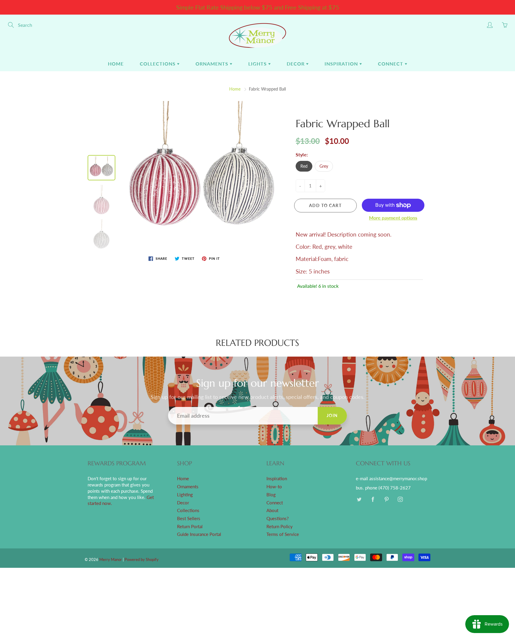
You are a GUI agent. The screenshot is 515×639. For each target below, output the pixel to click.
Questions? (277, 518)
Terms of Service (282, 534)
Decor (296, 63)
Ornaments (213, 63)
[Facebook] (372, 499)
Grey (323, 166)
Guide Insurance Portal (199, 534)
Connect (391, 63)
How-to (274, 486)
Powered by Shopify (142, 559)
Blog (271, 494)
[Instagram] (400, 499)
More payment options (393, 217)
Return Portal (190, 526)
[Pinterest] (386, 499)
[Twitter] (359, 499)
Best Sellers (188, 518)
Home (116, 63)
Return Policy (279, 526)
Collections (158, 63)
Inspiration (342, 63)
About (272, 510)
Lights (258, 63)
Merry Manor (110, 559)
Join (332, 415)
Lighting (185, 494)
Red (304, 166)
